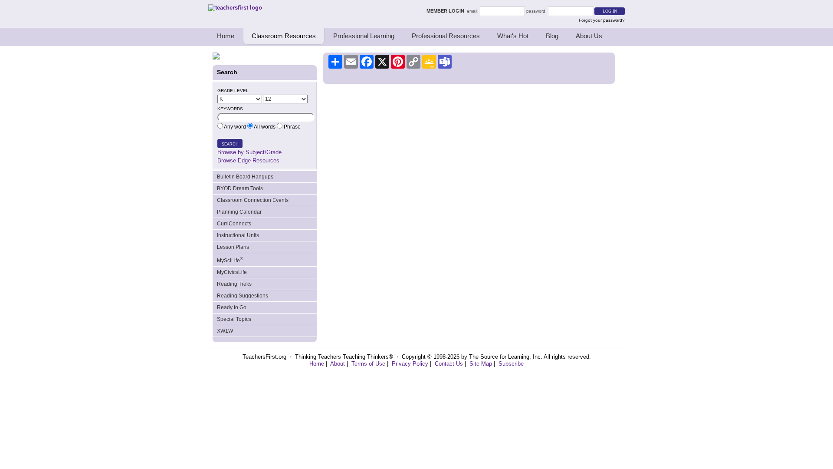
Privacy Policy (410, 363)
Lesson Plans (233, 247)
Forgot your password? (602, 20)
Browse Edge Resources (248, 160)
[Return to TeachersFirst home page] (235, 7)
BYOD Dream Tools (240, 188)
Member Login (446, 10)
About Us (589, 36)
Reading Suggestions (242, 296)
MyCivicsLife (232, 272)
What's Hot (512, 36)
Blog (552, 36)
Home (225, 36)
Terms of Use (368, 363)
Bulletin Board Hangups (245, 177)
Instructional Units (238, 235)
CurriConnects (234, 224)
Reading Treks (234, 284)
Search (230, 144)
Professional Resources (446, 36)
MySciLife (230, 260)
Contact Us (449, 363)
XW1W (225, 331)
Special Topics (234, 319)
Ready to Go (231, 307)
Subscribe (511, 363)
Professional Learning (363, 36)
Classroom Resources (284, 36)
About (337, 363)
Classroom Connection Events (253, 200)
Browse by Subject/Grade (249, 152)
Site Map (480, 363)
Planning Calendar (239, 212)
